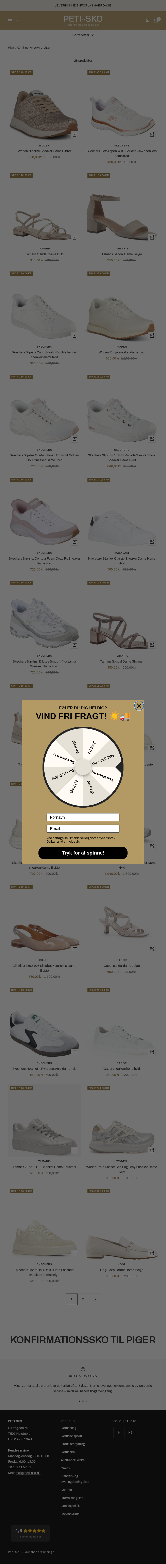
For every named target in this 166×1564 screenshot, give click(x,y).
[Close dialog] (139, 705)
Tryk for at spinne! (83, 853)
